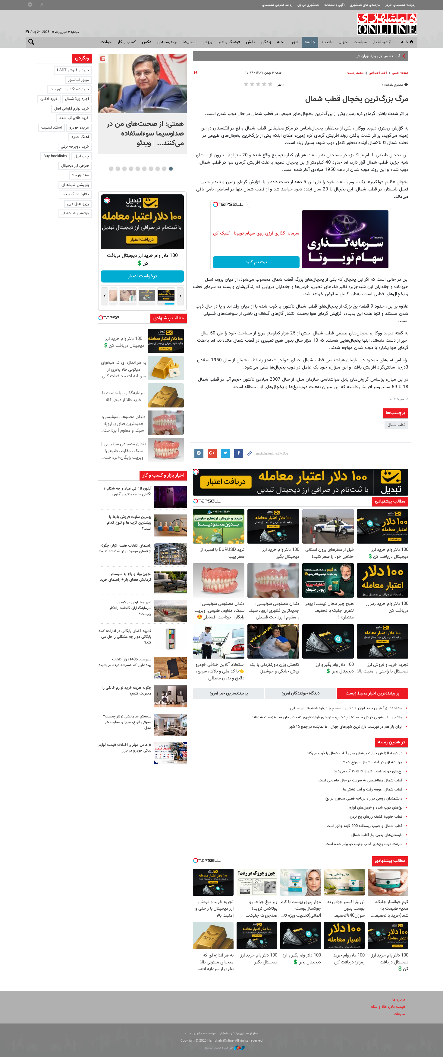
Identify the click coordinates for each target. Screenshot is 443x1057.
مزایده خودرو (79, 128)
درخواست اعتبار (136, 276)
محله (281, 42)
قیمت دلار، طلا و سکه (388, 1007)
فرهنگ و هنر (229, 42)
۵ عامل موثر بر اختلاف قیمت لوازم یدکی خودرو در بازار (125, 748)
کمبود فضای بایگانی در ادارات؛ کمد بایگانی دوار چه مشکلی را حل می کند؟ (125, 637)
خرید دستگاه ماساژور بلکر (69, 89)
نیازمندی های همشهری (365, 5)
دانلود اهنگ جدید (75, 194)
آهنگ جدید (80, 137)
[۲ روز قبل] (170, 582)
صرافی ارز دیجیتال (75, 166)
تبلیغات (399, 1014)
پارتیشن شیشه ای (75, 185)
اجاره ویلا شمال (77, 99)
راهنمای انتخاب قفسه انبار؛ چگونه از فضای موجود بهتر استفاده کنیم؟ (125, 548)
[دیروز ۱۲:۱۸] (170, 554)
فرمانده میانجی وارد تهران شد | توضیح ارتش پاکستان (360, 56)
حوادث (106, 42)
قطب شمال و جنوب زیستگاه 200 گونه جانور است (364, 826)
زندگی (266, 42)
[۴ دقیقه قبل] (142, 83)
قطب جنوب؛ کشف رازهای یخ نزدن (376, 817)
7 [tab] (131, 169)
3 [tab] (157, 169)
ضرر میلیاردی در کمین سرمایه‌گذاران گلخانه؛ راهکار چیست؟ (130, 608)
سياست (360, 42)
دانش (250, 42)
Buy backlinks (55, 156)
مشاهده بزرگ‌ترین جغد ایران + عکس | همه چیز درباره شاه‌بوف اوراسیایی (346, 708)
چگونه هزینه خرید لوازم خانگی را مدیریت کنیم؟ (126, 691)
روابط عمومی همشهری (277, 5)
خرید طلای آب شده (74, 118)
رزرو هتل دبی (78, 204)
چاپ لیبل (81, 156)
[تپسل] (215, 204)
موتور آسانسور (78, 80)
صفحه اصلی (400, 72)
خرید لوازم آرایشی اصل (71, 109)
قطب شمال (396, 425)
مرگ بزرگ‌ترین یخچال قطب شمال (356, 99)
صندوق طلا (80, 175)
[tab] (372, 693)
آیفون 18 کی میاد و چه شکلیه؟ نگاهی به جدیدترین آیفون (127, 491)
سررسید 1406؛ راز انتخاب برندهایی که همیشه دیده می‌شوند (125, 662)
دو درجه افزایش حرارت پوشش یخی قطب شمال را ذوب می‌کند (354, 753)
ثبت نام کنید (256, 262)
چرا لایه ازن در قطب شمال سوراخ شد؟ (372, 762)
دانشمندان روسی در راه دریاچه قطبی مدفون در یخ (363, 799)
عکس (146, 42)
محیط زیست (355, 72)
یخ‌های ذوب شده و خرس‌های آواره (375, 808)
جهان (342, 42)
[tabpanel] (142, 104)
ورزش (207, 42)
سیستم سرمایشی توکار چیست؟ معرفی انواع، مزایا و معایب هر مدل (127, 722)
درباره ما (398, 1000)
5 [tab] (144, 169)
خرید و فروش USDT (73, 70)
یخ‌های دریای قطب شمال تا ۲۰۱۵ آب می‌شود (368, 771)
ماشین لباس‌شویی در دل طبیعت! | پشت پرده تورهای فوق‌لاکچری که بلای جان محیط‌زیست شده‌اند (327, 717)
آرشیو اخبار (382, 42)
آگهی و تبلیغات (334, 5)
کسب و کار (127, 42)
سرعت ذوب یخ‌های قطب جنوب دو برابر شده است (363, 844)
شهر (295, 42)
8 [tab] (124, 169)
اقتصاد (326, 42)
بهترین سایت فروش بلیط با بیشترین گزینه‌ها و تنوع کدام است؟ (129, 523)
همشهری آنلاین (384, 23)
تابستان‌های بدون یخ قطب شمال (376, 835)
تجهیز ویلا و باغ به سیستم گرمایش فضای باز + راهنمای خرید (125, 577)
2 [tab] (164, 169)
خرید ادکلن (49, 99)
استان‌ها (189, 42)
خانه (404, 42)
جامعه (310, 42)
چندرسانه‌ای (167, 42)
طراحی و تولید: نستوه (219, 1047)
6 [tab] (138, 169)
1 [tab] (171, 169)
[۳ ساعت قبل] (170, 497)
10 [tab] (111, 169)
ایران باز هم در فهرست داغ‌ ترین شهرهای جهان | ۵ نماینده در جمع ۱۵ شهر (345, 727)
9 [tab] (118, 169)
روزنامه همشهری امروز (400, 5)
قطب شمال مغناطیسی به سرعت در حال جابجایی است (360, 781)
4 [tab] (151, 169)
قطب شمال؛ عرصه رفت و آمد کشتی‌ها (372, 790)
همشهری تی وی (308, 5)
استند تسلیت (51, 128)
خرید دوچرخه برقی (75, 147)
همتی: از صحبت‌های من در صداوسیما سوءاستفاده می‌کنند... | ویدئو (145, 133)
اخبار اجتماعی (378, 72)
